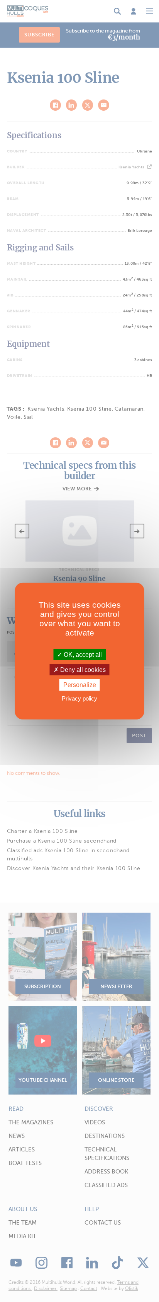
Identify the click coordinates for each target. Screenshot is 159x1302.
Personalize (79, 685)
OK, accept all (82, 654)
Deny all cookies (82, 669)
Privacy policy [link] (79, 698)
